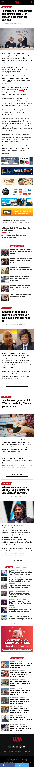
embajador (6, 53)
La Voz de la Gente (8, 752)
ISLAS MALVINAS (7, 222)
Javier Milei (13, 355)
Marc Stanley (18, 222)
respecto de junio (22, 449)
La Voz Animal (27, 752)
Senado (21, 89)
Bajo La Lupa (18, 752)
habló (9, 81)
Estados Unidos (22, 220)
